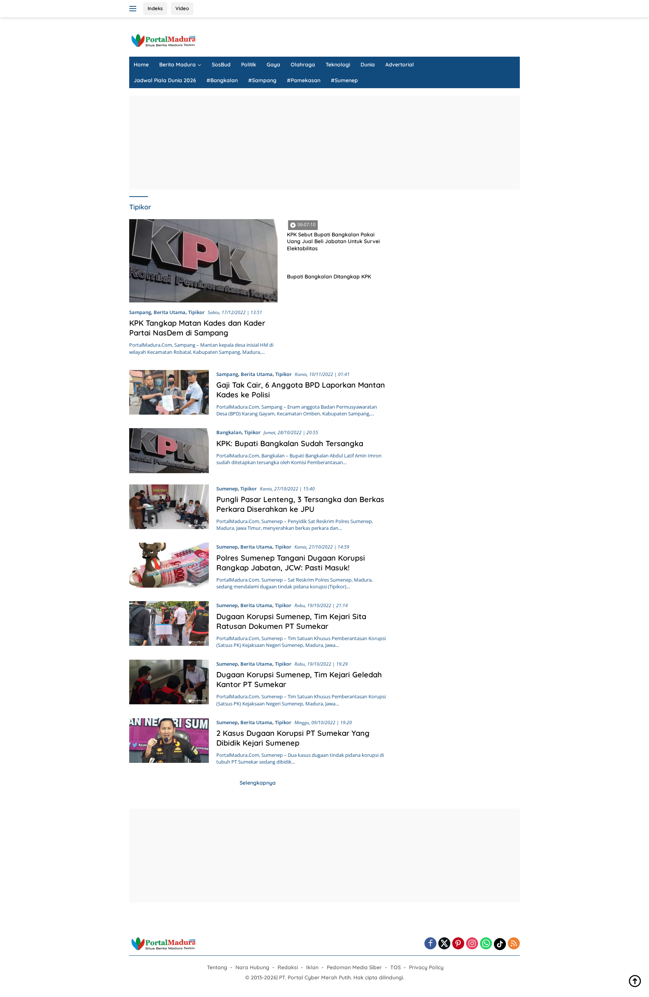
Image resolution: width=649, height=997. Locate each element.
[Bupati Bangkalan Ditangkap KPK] (336, 265)
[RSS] (514, 943)
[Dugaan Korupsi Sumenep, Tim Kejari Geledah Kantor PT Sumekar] (169, 683)
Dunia (368, 64)
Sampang (140, 312)
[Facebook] (430, 943)
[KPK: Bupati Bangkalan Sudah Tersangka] (169, 450)
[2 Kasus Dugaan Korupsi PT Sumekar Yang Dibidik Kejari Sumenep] (169, 741)
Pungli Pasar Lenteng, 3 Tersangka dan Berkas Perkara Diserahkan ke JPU (300, 504)
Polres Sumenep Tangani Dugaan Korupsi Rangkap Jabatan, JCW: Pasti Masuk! (290, 562)
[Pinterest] (458, 943)
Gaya (273, 64)
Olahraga (303, 64)
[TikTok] (500, 944)
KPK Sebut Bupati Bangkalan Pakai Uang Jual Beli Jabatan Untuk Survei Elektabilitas (333, 241)
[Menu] (134, 8)
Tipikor (196, 312)
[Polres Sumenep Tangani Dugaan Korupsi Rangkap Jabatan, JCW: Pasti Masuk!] (169, 566)
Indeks (155, 8)
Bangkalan (228, 432)
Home (141, 64)
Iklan (312, 967)
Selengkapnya (258, 782)
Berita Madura (177, 64)
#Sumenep (344, 80)
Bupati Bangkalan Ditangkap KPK (329, 276)
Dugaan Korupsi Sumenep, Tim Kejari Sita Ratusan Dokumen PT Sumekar (291, 621)
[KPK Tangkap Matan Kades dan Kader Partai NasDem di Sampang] (203, 260)
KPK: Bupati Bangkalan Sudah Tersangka (289, 443)
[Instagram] (472, 943)
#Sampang (262, 80)
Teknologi (338, 64)
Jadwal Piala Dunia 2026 (165, 80)
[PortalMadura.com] (163, 40)
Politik (248, 64)
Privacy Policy (426, 967)
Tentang (217, 967)
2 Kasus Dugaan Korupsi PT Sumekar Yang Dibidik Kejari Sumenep (293, 737)
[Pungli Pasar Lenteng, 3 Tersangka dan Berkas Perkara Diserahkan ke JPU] (169, 508)
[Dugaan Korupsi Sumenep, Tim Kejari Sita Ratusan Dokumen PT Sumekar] (169, 624)
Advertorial (399, 64)
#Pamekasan (303, 80)
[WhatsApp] (486, 943)
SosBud (221, 64)
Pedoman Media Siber (354, 967)
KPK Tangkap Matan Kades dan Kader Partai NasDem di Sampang (197, 327)
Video (182, 8)
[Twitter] (444, 943)
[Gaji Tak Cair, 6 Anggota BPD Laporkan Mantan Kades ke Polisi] (169, 393)
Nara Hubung (252, 967)
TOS (395, 967)
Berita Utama (170, 312)
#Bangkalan (222, 80)
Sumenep (227, 488)
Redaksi (288, 967)
